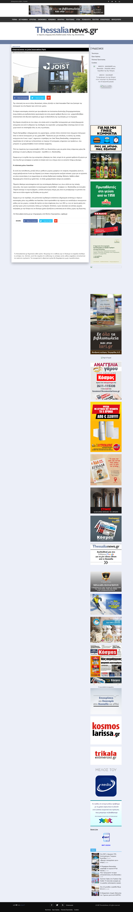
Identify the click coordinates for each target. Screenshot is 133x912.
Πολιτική (95, 19)
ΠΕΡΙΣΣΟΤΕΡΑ (116, 19)
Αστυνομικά (23, 19)
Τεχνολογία (86, 19)
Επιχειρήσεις (105, 19)
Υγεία (78, 19)
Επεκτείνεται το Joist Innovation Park (29, 49)
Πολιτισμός (70, 19)
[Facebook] (52, 905)
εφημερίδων (111, 687)
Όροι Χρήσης (96, 56)
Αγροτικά (32, 19)
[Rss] (63, 905)
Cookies (94, 63)
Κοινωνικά (52, 19)
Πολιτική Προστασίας (98, 59)
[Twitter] (57, 905)
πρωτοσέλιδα (103, 687)
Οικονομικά (42, 19)
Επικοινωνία (69, 905)
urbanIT (22, 905)
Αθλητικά (60, 19)
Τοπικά (14, 19)
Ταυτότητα (95, 53)
